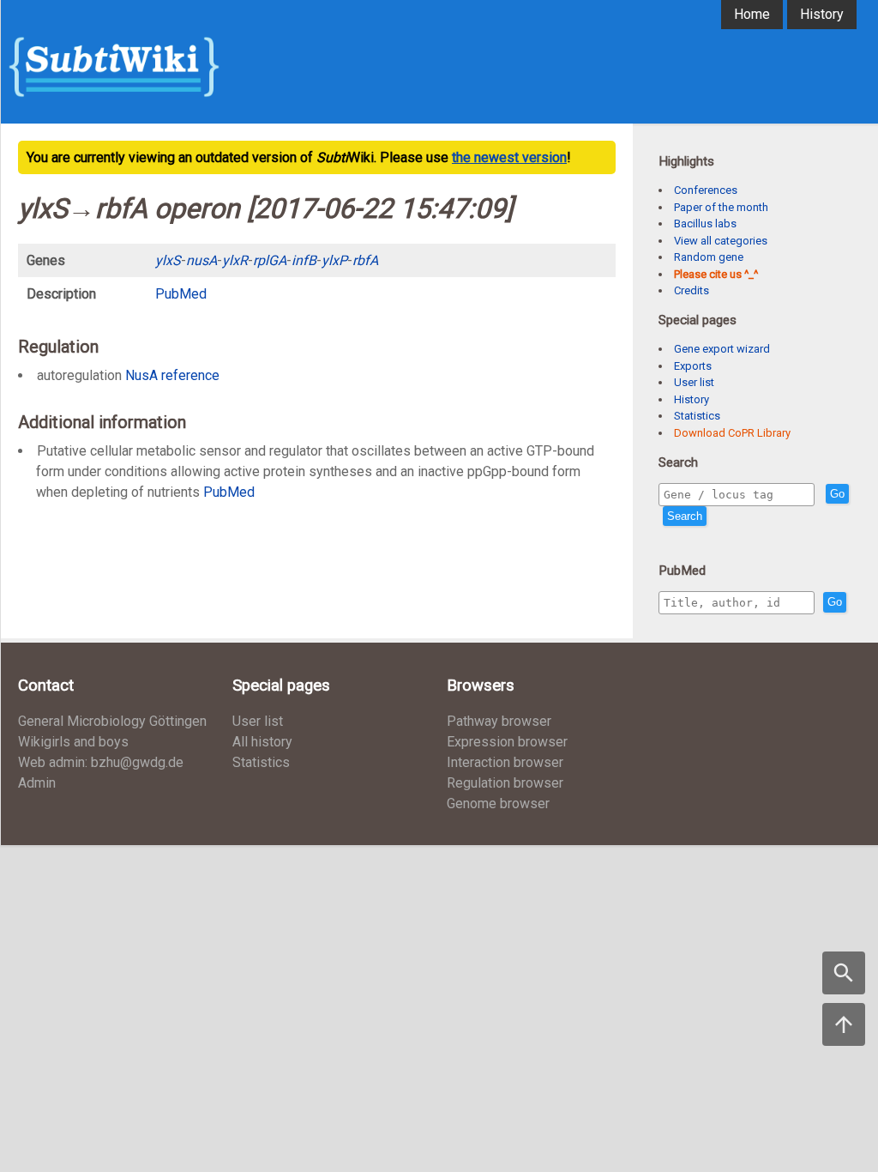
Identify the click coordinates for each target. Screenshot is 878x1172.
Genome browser (498, 803)
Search (684, 516)
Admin (37, 783)
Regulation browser (505, 783)
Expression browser (507, 742)
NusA (141, 375)
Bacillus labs (705, 223)
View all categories (720, 240)
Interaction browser (505, 762)
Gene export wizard (722, 348)
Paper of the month (721, 207)
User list (694, 382)
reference (190, 375)
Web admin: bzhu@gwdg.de (100, 762)
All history (262, 742)
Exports (693, 365)
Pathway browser (499, 721)
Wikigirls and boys (73, 742)
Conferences (705, 190)
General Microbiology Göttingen (112, 721)
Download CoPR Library (732, 432)
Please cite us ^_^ (716, 274)
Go (837, 493)
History (822, 14)
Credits (691, 290)
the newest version (509, 157)
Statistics (697, 415)
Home (752, 14)
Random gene (708, 257)
